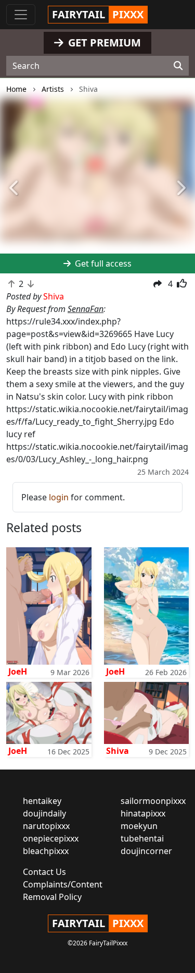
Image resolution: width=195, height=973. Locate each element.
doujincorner (146, 851)
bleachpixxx (46, 851)
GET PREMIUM (103, 42)
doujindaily (44, 813)
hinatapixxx (143, 813)
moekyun (139, 826)
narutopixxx (46, 826)
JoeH (17, 671)
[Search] (178, 66)
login (59, 497)
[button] (14, 188)
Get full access (102, 263)
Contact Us (44, 872)
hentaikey (42, 801)
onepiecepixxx (51, 838)
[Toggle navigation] (20, 14)
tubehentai (142, 838)
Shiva (117, 750)
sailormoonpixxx (153, 801)
